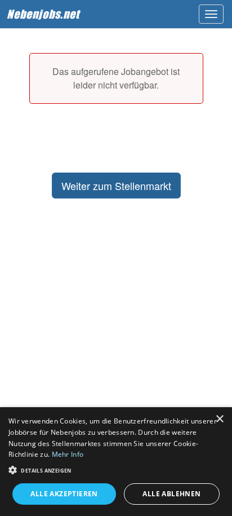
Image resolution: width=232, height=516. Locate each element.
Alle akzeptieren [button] (63, 494)
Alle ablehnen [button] (171, 494)
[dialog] (116, 461)
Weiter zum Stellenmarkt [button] (116, 185)
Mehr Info (68, 454)
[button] (116, 469)
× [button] (219, 419)
